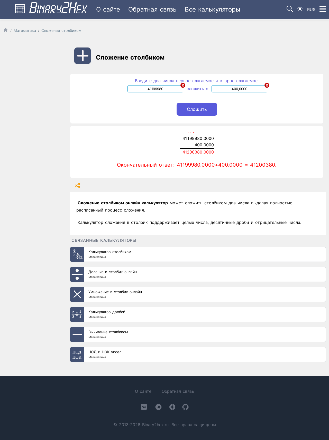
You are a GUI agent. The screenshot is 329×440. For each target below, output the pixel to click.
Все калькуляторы (212, 9)
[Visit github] (185, 408)
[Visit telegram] (158, 408)
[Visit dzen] (172, 408)
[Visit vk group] (144, 408)
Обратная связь (152, 9)
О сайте (108, 9)
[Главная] (5, 31)
